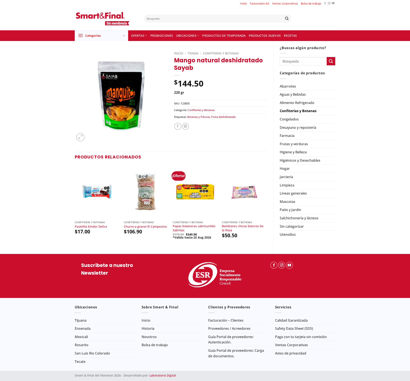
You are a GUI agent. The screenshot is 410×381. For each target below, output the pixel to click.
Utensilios (288, 234)
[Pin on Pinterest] (185, 126)
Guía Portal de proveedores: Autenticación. (231, 339)
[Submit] (286, 18)
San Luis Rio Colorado (92, 353)
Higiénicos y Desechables (300, 160)
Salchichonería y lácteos (299, 218)
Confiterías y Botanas (298, 110)
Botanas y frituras (198, 117)
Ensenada (83, 328)
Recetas (290, 36)
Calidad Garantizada (291, 320)
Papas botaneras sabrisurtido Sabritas (194, 228)
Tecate (80, 361)
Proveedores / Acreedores (229, 328)
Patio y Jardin (290, 209)
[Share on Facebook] (177, 126)
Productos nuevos (265, 36)
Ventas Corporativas (285, 3)
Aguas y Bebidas (293, 94)
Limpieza (287, 185)
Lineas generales (293, 193)
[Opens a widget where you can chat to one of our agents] (394, 373)
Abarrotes (288, 86)
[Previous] (75, 205)
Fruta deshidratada (223, 117)
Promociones (161, 36)
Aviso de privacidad (290, 353)
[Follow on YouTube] (333, 3)
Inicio (243, 3)
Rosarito (81, 345)
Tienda (193, 53)
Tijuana (80, 320)
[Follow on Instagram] (329, 3)
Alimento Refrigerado (297, 102)
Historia (148, 328)
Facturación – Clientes (225, 320)
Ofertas (137, 36)
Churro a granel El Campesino (145, 227)
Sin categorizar (292, 226)
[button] (101, 35)
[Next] (266, 205)
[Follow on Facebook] (325, 3)
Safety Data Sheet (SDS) (294, 328)
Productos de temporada (224, 36)
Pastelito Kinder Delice (91, 227)
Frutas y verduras (294, 144)
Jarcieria (286, 176)
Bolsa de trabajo (311, 3)
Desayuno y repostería (298, 127)
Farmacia (287, 135)
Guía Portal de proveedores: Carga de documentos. (236, 353)
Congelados (289, 119)
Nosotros (149, 336)
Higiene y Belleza (293, 152)
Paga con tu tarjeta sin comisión (301, 336)
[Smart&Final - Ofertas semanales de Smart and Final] (106, 18)
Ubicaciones (186, 36)
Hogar (285, 168)
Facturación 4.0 (259, 3)
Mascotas (287, 201)
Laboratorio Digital (162, 375)
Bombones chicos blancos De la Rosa (243, 228)
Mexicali (81, 336)
